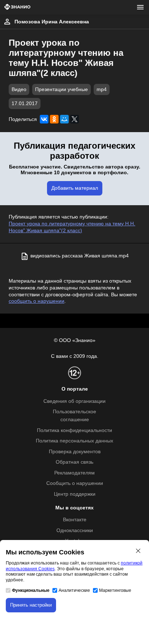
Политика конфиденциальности (74, 430)
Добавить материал (74, 188)
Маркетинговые (115, 590)
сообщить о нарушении (36, 301)
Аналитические (74, 590)
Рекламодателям (74, 473)
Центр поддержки (74, 494)
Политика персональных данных (74, 441)
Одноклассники (74, 530)
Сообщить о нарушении (74, 483)
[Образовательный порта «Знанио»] (17, 7)
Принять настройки (31, 605)
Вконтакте (74, 519)
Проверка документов (75, 451)
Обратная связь (74, 462)
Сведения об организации (74, 401)
